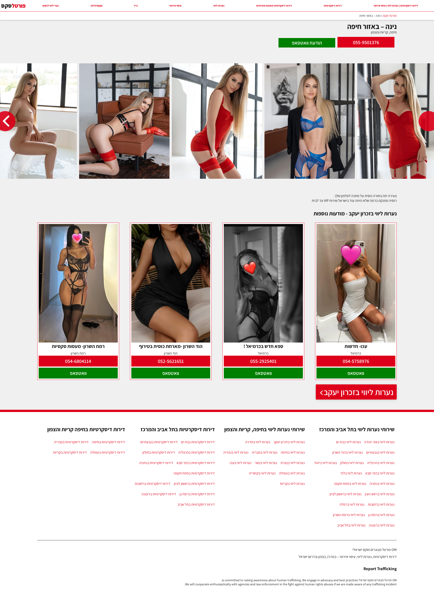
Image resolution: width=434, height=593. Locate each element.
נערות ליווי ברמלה (352, 504)
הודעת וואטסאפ (307, 43)
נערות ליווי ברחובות (381, 504)
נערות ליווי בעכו (240, 462)
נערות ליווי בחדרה (257, 442)
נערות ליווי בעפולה (292, 473)
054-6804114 (78, 361)
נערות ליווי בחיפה (293, 452)
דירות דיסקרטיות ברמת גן (197, 494)
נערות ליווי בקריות (292, 483)
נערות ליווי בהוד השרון (347, 452)
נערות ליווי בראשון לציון (345, 494)
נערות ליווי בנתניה (382, 483)
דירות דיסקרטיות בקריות (70, 452)
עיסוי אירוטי (175, 5)
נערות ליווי (218, 5)
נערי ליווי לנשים (50, 5)
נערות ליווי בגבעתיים (380, 452)
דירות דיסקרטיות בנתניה (156, 462)
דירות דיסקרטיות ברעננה (159, 494)
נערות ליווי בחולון (352, 462)
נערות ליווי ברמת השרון (349, 514)
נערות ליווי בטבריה (264, 452)
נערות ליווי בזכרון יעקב (358, 392)
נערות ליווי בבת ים (348, 442)
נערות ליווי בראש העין (379, 494)
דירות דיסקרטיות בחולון (158, 452)
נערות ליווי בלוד (351, 473)
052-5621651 (171, 361)
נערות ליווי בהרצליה (380, 462)
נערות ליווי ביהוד (325, 462)
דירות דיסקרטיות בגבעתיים (159, 442)
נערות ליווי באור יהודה (379, 442)
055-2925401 (263, 361)
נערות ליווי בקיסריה (262, 473)
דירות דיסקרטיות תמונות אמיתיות (274, 5)
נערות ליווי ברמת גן (381, 514)
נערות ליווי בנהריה (235, 452)
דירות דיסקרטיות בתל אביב (196, 504)
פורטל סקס (390, 16)
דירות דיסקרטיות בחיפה (108, 442)
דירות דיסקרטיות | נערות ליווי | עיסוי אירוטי (396, 5)
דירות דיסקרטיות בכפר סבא (196, 462)
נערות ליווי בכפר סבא (379, 473)
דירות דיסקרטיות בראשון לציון (194, 483)
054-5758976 (356, 361)
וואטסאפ (355, 373)
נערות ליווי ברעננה (381, 525)
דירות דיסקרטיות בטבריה (71, 442)
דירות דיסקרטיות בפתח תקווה (194, 473)
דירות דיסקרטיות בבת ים (198, 442)
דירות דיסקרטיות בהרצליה (196, 452)
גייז (136, 5)
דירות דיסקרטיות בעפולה (107, 452)
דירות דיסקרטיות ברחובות (152, 483)
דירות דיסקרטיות (333, 5)
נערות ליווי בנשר (266, 462)
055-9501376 (366, 42)
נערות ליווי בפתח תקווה (350, 483)
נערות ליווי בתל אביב (351, 525)
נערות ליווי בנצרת (293, 462)
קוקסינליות (96, 5)
